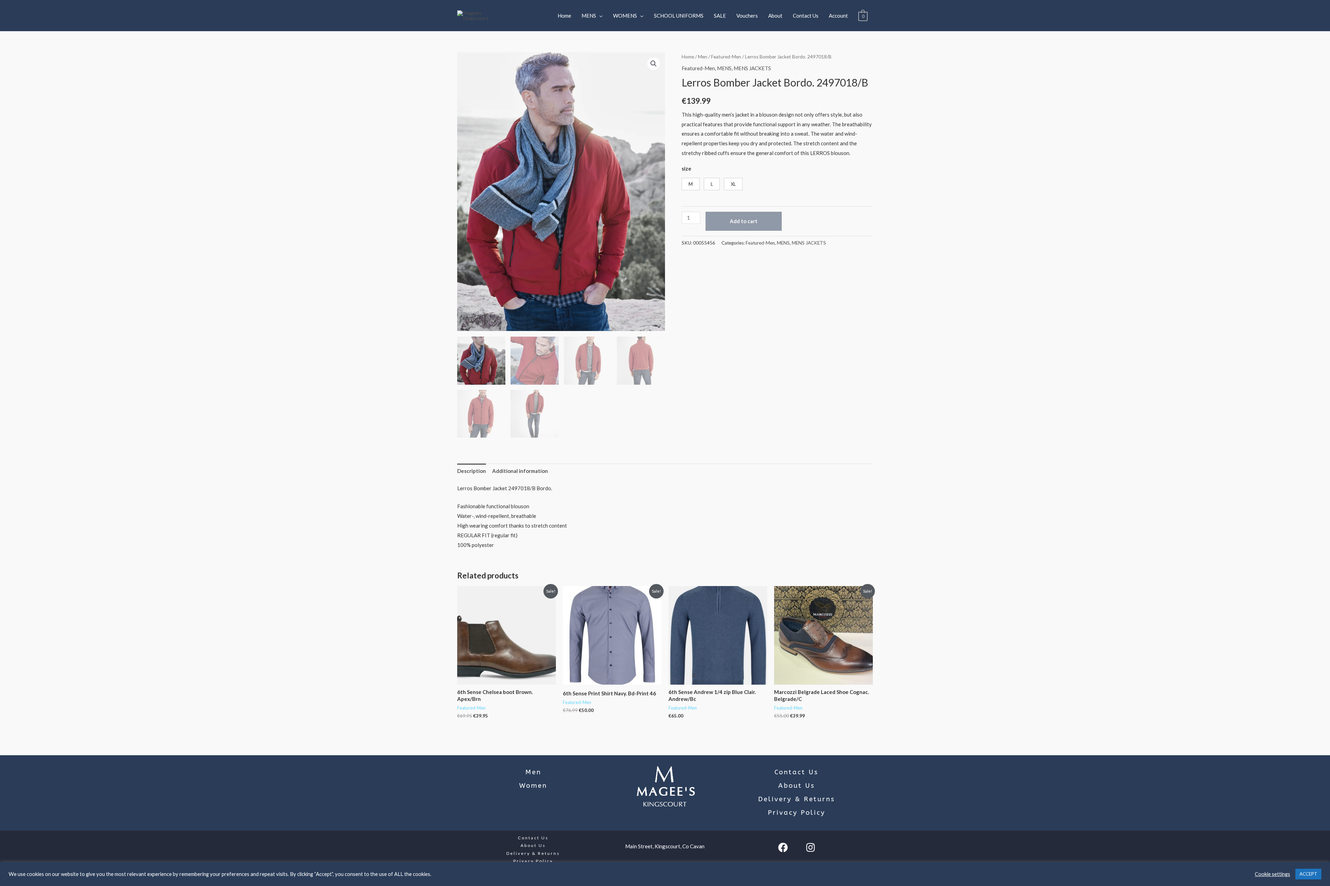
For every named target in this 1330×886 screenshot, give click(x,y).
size (686, 168)
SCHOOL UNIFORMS (678, 15)
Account (838, 15)
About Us (796, 785)
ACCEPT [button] (1308, 874)
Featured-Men (726, 57)
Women (533, 785)
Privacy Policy (796, 812)
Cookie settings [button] (1272, 874)
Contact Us (805, 15)
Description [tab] (471, 471)
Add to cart (743, 221)
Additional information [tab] (520, 471)
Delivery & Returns (796, 799)
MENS (589, 15)
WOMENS (625, 15)
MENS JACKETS (752, 68)
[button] (653, 63)
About (775, 15)
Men (702, 57)
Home (564, 15)
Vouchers (747, 15)
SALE (720, 15)
